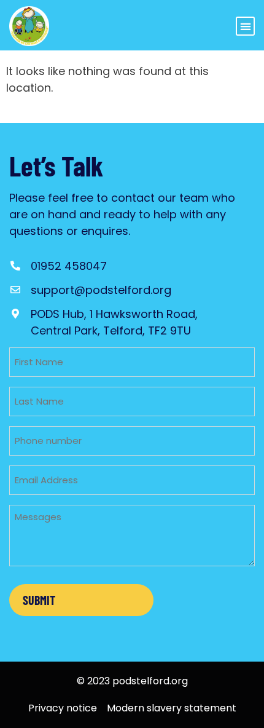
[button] (245, 26)
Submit (39, 600)
